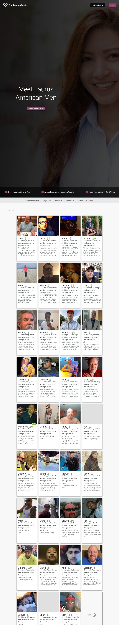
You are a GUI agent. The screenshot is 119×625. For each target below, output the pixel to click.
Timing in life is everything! (91, 248)
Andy (64, 426)
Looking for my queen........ (91, 295)
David (86, 473)
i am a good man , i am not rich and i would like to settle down (92, 534)
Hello (19, 533)
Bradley (22, 332)
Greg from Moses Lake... (90, 389)
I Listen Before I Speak (24, 577)
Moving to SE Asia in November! (27, 436)
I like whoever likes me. (90, 483)
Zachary (22, 473)
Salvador (44, 332)
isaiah (65, 238)
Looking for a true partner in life (49, 248)
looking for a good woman (91, 530)
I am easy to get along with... (92, 438)
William (66, 332)
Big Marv (64, 483)
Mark (64, 614)
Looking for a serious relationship (49, 577)
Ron (64, 379)
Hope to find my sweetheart (26, 295)
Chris (42, 238)
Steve (43, 285)
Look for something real (47, 436)
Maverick (23, 426)
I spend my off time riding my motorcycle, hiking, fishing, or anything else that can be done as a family (92, 582)
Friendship (70, 201)
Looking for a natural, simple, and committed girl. (49, 342)
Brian (20, 285)
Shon (42, 614)
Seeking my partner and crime (49, 389)
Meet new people (88, 577)
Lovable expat (44, 530)
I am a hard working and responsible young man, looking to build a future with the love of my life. (26, 488)
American (58, 201)
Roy (85, 426)
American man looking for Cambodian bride (27, 483)
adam (43, 473)
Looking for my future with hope (49, 483)
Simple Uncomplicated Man (26, 342)
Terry (86, 285)
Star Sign (81, 201)
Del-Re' (65, 285)
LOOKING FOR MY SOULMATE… (49, 295)
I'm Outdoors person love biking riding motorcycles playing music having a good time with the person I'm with (48, 582)
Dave (20, 238)
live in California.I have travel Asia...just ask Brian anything (70, 534)
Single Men (47, 201)
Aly (85, 332)
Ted (85, 520)
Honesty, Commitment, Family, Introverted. (70, 342)
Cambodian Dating (32, 201)
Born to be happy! (23, 389)
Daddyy (44, 379)
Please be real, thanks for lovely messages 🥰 (70, 577)
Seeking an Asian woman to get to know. (70, 389)
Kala (64, 567)
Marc (20, 520)
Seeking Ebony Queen (68, 436)
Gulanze (22, 567)
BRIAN (65, 520)
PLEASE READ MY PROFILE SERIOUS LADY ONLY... (70, 248)
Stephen (87, 567)
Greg (85, 379)
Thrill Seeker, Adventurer (25, 580)
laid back (42, 438)
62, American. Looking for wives (69, 486)
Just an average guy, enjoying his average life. (70, 295)
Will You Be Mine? (23, 248)
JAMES (22, 379)
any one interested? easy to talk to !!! (70, 530)
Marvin (65, 473)
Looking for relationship (47, 533)
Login (112, 5)
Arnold (87, 238)
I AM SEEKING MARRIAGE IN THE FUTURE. (92, 436)
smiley (43, 426)
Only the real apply (23, 530)
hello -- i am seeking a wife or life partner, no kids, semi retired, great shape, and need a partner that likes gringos (49, 488)
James (21, 614)
